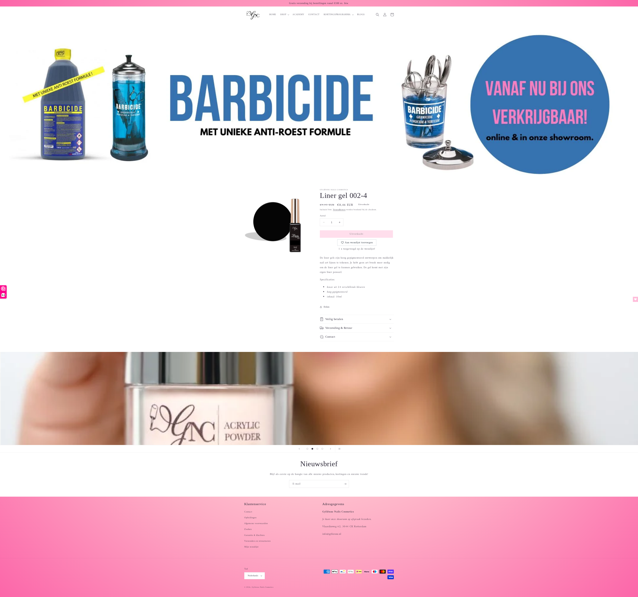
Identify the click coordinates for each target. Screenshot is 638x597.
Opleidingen (250, 518)
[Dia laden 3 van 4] (317, 448)
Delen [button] (326, 307)
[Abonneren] (345, 484)
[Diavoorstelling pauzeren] (338, 448)
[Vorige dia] (299, 448)
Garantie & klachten (254, 535)
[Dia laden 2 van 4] (312, 448)
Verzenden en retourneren (257, 541)
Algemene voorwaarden (256, 523)
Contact (248, 512)
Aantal (322, 215)
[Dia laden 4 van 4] (322, 448)
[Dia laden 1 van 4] (307, 448)
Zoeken (248, 529)
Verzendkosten (339, 210)
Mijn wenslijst (251, 547)
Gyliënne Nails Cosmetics (262, 587)
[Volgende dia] (330, 448)
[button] (284, 14)
